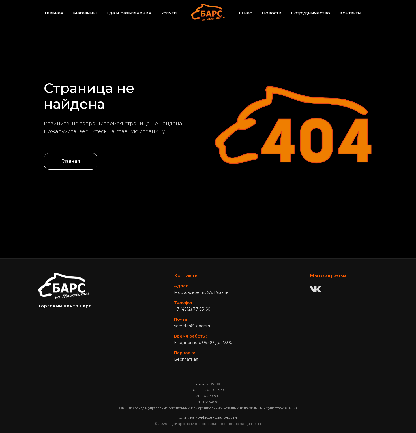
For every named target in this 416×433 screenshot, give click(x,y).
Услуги (169, 13)
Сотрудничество (310, 13)
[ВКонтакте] (315, 289)
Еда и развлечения (128, 13)
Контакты (350, 13)
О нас (245, 13)
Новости (272, 13)
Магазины (85, 13)
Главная (54, 13)
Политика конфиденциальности (206, 417)
